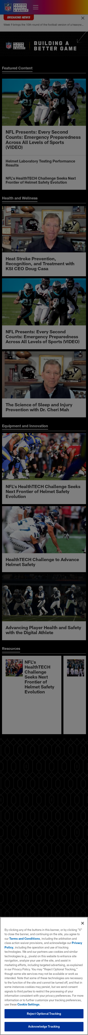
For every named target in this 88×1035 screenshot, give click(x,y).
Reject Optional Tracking (44, 1013)
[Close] (83, 923)
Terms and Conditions (24, 938)
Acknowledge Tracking (44, 1026)
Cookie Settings (28, 1004)
